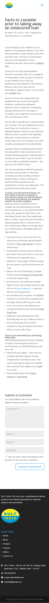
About (5, 539)
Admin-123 (12, 32)
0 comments (27, 36)
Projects (6, 548)
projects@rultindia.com (14, 577)
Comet (40, 599)
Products (7, 544)
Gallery (6, 552)
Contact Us (8, 556)
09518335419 (10, 573)
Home (5, 535)
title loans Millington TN (23, 288)
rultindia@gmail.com (13, 582)
